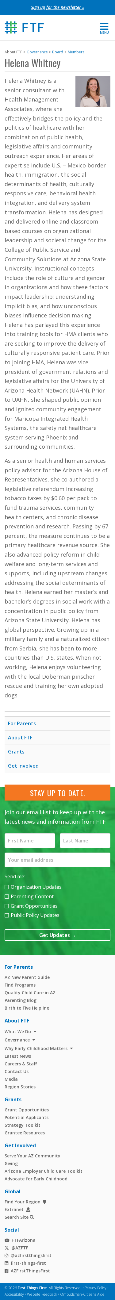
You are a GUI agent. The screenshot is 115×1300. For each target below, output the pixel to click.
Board (57, 52)
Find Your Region (22, 1202)
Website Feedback (42, 1294)
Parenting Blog (20, 1000)
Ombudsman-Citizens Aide (82, 1294)
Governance (37, 52)
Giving (11, 1163)
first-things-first (28, 1263)
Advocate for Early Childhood (36, 1179)
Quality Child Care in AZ (30, 992)
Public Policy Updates (35, 915)
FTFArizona (24, 1240)
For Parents (22, 723)
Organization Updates (36, 887)
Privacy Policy (95, 1287)
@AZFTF (19, 1248)
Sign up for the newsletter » (57, 7)
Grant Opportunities (34, 906)
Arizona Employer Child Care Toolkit (43, 1171)
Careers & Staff (21, 1064)
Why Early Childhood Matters (36, 1048)
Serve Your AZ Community (32, 1156)
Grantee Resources (25, 1133)
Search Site (17, 1217)
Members (76, 52)
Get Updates (57, 935)
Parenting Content (32, 896)
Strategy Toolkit (22, 1125)
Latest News (18, 1056)
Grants (16, 751)
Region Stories (20, 1087)
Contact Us (17, 1071)
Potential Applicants (26, 1117)
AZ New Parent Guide (27, 977)
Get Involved (23, 765)
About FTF (20, 737)
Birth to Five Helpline (27, 1008)
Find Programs (20, 985)
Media (11, 1079)
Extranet (14, 1209)
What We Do (18, 1031)
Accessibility (14, 1294)
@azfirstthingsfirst (31, 1255)
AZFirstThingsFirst (30, 1271)
